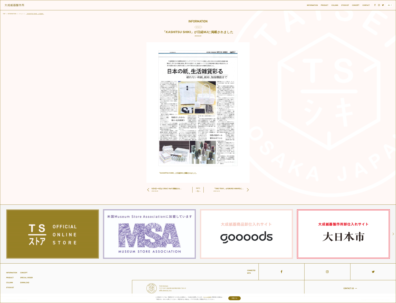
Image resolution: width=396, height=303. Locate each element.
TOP (4, 13)
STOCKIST (10, 287)
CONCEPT (24, 273)
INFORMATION (12, 13)
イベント (21, 13)
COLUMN (9, 282)
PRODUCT (10, 277)
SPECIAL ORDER (26, 277)
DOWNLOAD (24, 282)
